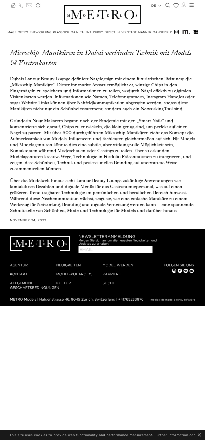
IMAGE (11, 32)
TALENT (85, 32)
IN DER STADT (126, 32)
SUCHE (108, 283)
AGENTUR (19, 265)
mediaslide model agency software (172, 299)
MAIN (74, 32)
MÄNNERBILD (162, 32)
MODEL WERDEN (117, 265)
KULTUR (63, 283)
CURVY (98, 32)
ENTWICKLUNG (41, 32)
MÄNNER (144, 32)
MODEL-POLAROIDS (74, 274)
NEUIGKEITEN (68, 265)
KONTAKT (19, 274)
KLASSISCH (61, 32)
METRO (23, 32)
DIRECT (110, 32)
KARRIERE (111, 274)
